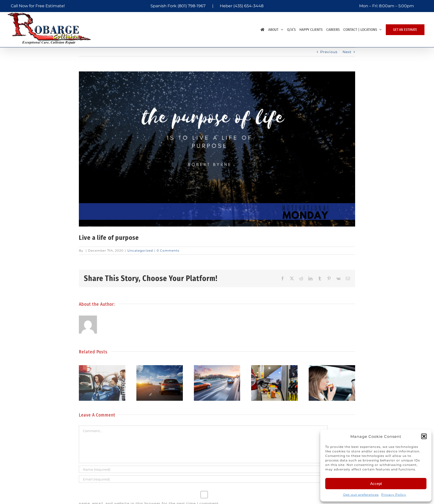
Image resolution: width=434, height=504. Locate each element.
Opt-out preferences (361, 494)
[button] (423, 436)
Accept (376, 483)
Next (347, 52)
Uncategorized (140, 250)
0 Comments (168, 250)
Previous (329, 52)
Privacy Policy (393, 494)
